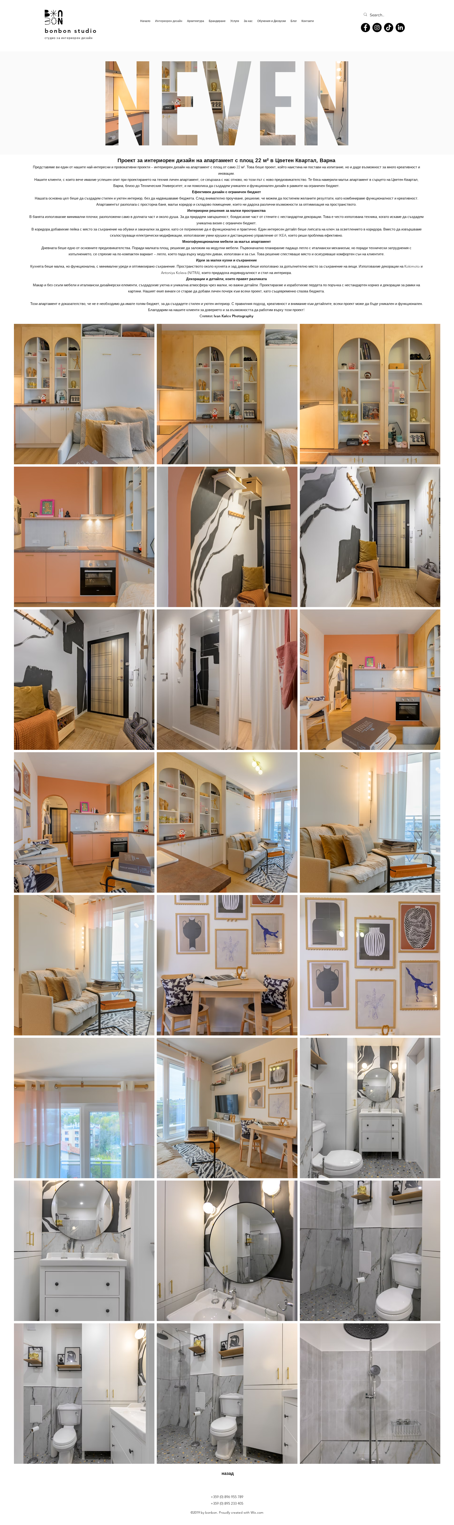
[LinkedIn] (400, 27)
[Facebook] (365, 27)
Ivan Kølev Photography (233, 316)
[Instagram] (377, 27)
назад (228, 1473)
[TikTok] (388, 27)
